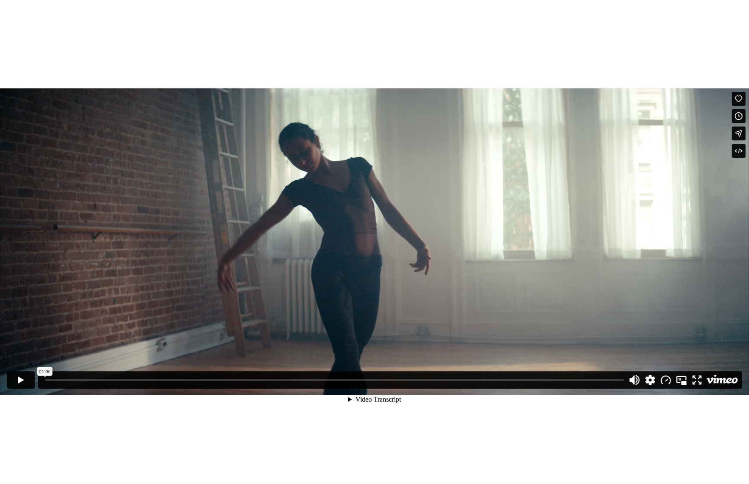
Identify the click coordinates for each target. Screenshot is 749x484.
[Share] (739, 133)
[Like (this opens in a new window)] (739, 99)
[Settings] (650, 380)
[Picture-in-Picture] (681, 380)
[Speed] (666, 380)
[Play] (21, 380)
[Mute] (635, 380)
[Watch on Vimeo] (722, 380)
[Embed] (739, 151)
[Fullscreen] (697, 380)
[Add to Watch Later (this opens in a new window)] (739, 116)
